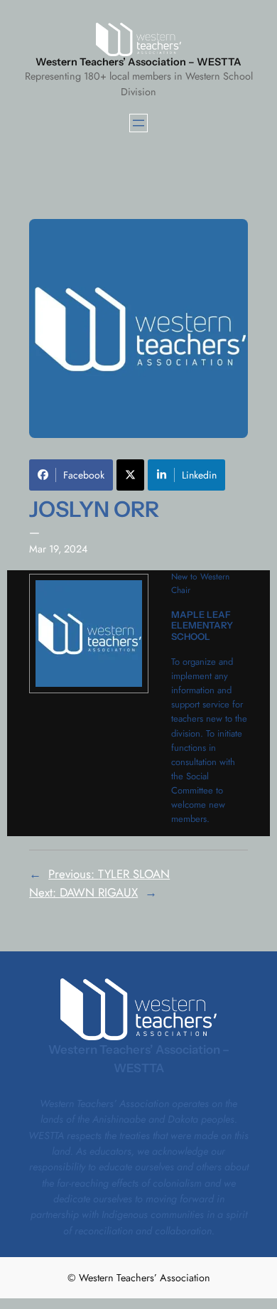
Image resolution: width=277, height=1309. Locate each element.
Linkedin (199, 475)
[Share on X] (130, 475)
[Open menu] (138, 123)
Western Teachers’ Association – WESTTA (138, 61)
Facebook (83, 475)
